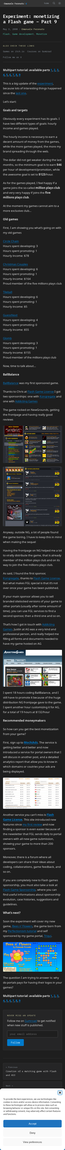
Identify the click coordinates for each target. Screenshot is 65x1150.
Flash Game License (41, 391)
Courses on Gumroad (39, 51)
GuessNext (10, 315)
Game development (23, 34)
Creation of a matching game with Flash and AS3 (31, 1071)
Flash (6, 34)
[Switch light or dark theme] (59, 3)
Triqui (47, 936)
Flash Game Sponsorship (19, 890)
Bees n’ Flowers (22, 926)
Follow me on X (12, 57)
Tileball (7, 292)
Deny (33, 1132)
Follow (15, 1042)
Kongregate (48, 396)
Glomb (7, 338)
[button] (60, 1092)
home (46, 3)
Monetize (41, 34)
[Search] (53, 3)
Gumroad (31, 1021)
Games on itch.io (13, 51)
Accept (32, 1123)
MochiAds (31, 742)
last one (21, 93)
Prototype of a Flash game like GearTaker (32, 1087)
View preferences (32, 1142)
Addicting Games (26, 401)
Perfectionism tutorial (22, 931)
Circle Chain (11, 241)
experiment (45, 83)
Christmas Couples (15, 264)
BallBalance (10, 383)
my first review (32, 824)
